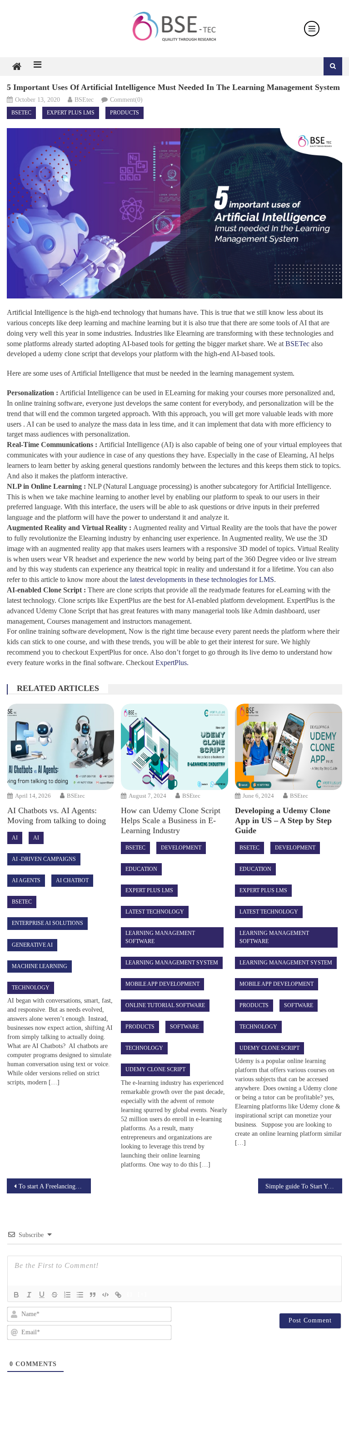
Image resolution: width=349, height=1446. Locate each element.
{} (130, 1294)
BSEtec (84, 99)
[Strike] (54, 1294)
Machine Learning (39, 966)
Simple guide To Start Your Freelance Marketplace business (303, 1186)
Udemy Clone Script (155, 1069)
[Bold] (16, 1294)
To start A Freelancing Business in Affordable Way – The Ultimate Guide (54, 1186)
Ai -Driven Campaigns (44, 859)
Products (124, 112)
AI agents (26, 880)
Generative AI (32, 945)
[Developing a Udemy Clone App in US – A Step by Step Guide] (288, 747)
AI (15, 838)
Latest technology (154, 912)
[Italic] (29, 1294)
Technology (31, 987)
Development (181, 848)
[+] (142, 1294)
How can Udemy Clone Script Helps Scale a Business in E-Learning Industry (170, 820)
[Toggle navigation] (311, 28)
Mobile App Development (162, 984)
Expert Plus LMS (71, 112)
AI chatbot (72, 880)
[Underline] (41, 1294)
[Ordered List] (67, 1294)
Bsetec (21, 112)
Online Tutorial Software (165, 1005)
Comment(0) (126, 99)
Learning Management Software (160, 937)
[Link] (118, 1294)
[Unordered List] (80, 1294)
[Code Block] (105, 1294)
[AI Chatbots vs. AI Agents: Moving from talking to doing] (61, 747)
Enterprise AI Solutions (47, 923)
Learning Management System (171, 962)
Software (184, 1027)
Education (141, 869)
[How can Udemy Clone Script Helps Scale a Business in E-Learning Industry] (174, 747)
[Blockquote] (92, 1294)
